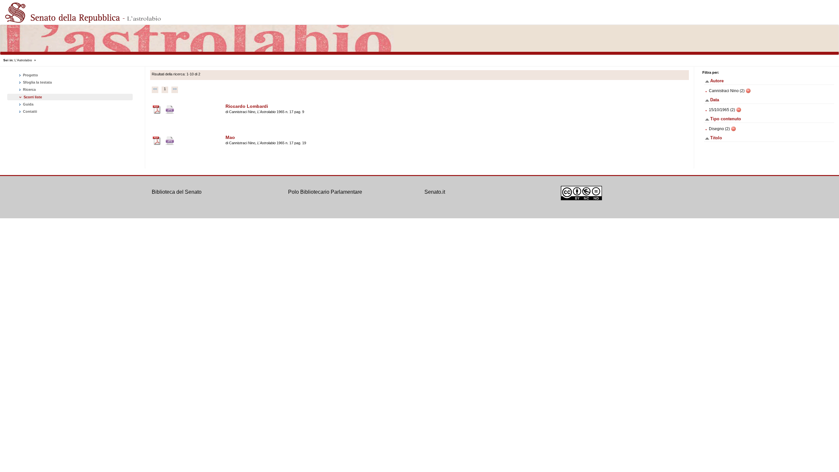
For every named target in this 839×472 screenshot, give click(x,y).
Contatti (29, 111)
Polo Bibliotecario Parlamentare (325, 192)
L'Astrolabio (23, 60)
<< (155, 89)
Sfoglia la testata (37, 82)
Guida (27, 104)
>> (175, 89)
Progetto (30, 75)
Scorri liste (33, 97)
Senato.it (434, 192)
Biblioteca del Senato (177, 192)
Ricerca (29, 89)
